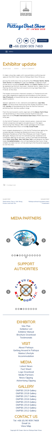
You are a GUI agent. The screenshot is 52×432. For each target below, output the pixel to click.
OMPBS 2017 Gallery (26, 396)
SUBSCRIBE (43, 40)
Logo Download (26, 372)
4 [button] (20, 255)
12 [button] (40, 255)
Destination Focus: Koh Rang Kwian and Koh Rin (12, 202)
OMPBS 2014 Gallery (26, 405)
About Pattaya (26, 347)
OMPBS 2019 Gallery (26, 390)
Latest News (26, 366)
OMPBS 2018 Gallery (26, 393)
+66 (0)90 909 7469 (27, 46)
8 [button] (30, 255)
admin (16, 68)
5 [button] (22, 255)
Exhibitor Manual (26, 332)
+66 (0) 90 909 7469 (28, 420)
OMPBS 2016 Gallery (26, 399)
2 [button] (15, 255)
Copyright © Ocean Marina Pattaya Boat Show (26, 430)
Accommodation (26, 356)
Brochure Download (26, 334)
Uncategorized (11, 185)
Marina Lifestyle (26, 353)
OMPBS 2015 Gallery (26, 402)
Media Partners (26, 375)
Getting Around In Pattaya (26, 350)
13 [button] (26, 257)
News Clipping (26, 377)
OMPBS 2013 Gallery (26, 407)
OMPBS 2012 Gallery (26, 410)
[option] (32, 239)
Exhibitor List (26, 329)
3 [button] (17, 255)
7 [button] (27, 255)
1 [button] (12, 255)
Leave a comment (28, 68)
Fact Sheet (26, 369)
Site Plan (26, 326)
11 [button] (37, 255)
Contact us (26, 416)
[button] (8, 240)
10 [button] (35, 255)
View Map (26, 426)
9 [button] (32, 255)
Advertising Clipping (26, 380)
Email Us (26, 423)
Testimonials (26, 337)
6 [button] (25, 255)
